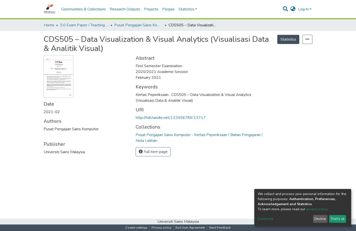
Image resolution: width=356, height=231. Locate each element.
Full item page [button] (155, 151)
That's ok (337, 219)
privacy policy (316, 209)
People (168, 9)
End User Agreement (190, 227)
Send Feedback (220, 227)
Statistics (288, 39)
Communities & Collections (83, 9)
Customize (265, 219)
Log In (303, 9)
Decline (320, 219)
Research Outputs (125, 9)
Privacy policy (161, 227)
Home (49, 25)
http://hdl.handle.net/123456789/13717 (171, 117)
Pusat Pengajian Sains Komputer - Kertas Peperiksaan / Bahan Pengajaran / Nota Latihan (138, 25)
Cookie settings (136, 227)
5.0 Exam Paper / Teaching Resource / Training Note (84, 25)
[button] (293, 9)
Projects (151, 9)
